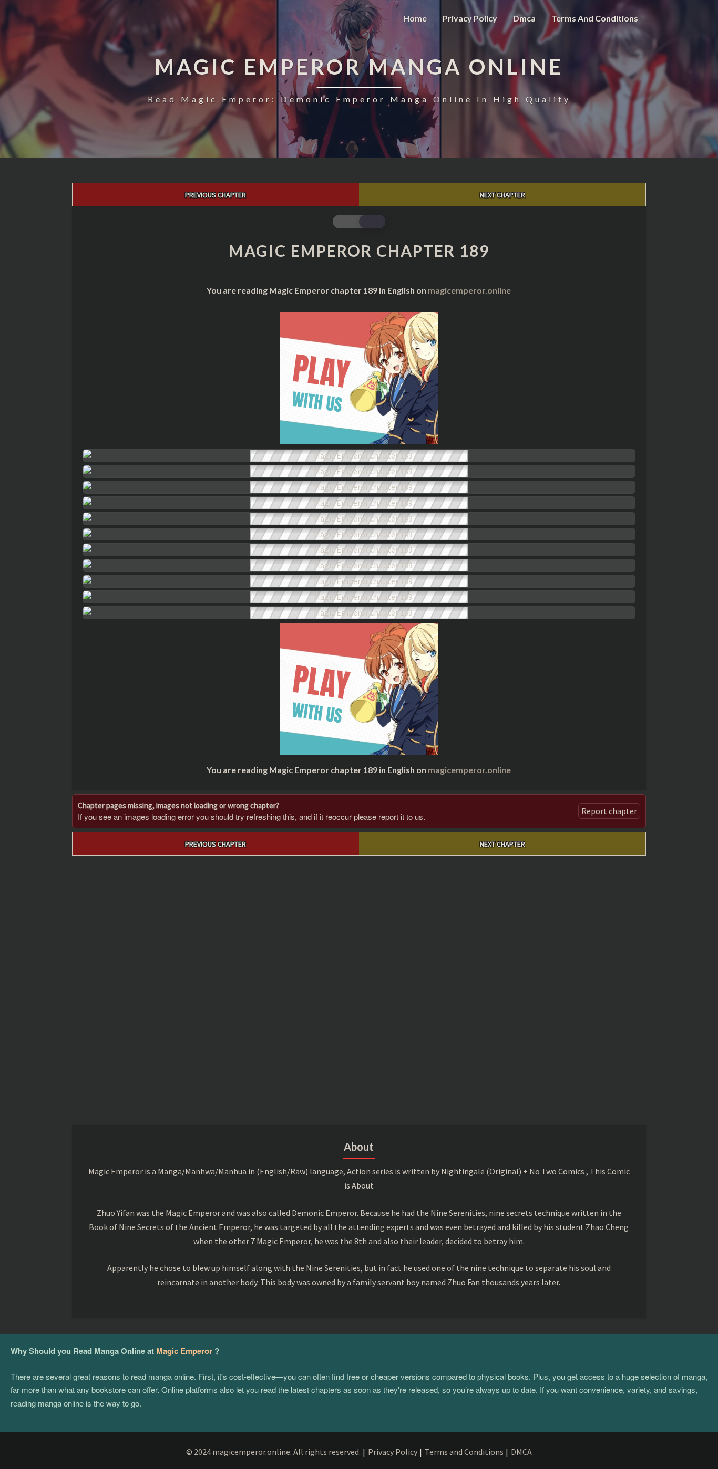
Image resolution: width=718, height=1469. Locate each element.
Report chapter (609, 811)
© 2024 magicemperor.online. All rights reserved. (273, 1451)
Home (415, 18)
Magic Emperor (184, 1351)
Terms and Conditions (594, 18)
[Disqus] (359, 987)
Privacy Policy (470, 18)
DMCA (521, 1451)
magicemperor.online (469, 290)
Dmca (524, 18)
